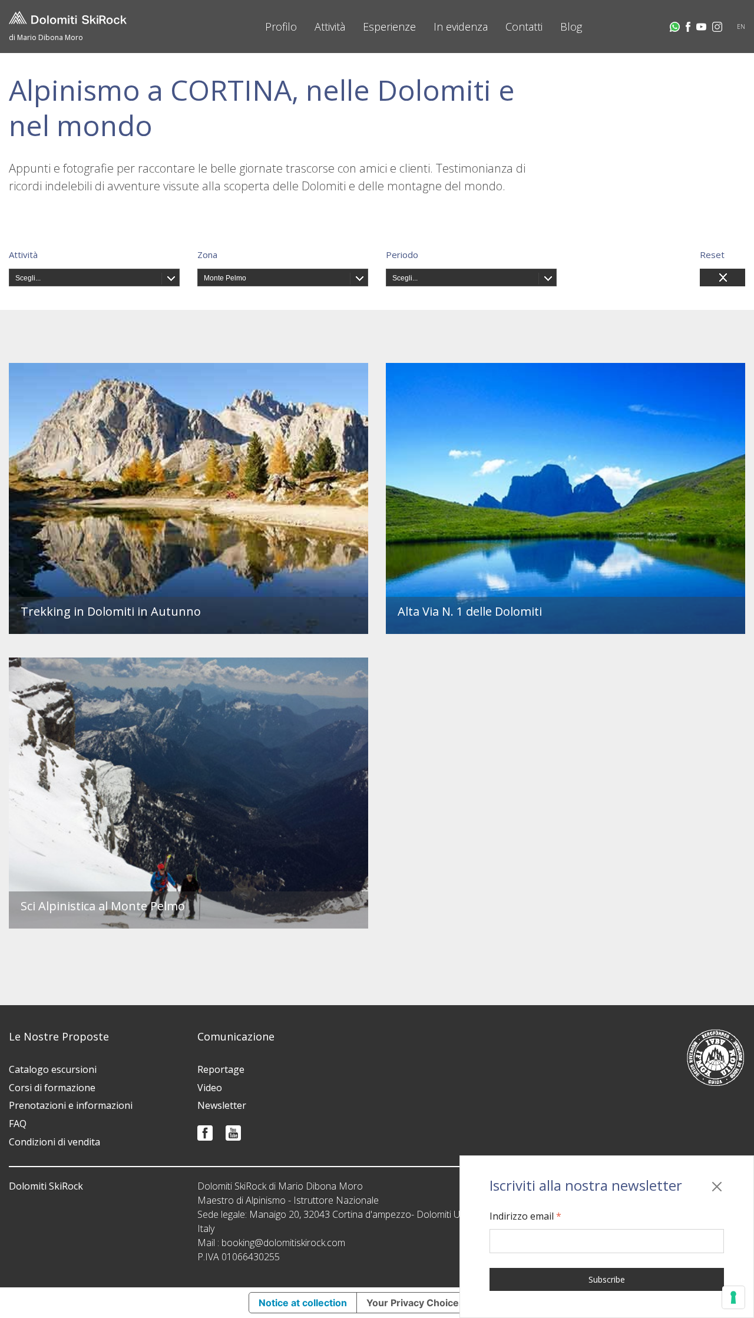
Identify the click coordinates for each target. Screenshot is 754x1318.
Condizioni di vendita (54, 1141)
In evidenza (461, 26)
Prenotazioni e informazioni (71, 1105)
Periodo (402, 254)
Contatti (524, 26)
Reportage (220, 1069)
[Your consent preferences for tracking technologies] (733, 1297)
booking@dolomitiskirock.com (283, 1242)
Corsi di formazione (52, 1087)
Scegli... (28, 278)
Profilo (281, 26)
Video (209, 1087)
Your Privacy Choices (415, 1303)
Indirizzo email (525, 1216)
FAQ (18, 1123)
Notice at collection (303, 1303)
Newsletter (221, 1105)
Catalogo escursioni (53, 1069)
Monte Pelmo (225, 278)
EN (741, 26)
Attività (330, 26)
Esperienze (389, 26)
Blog (571, 26)
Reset (712, 254)
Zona (207, 254)
